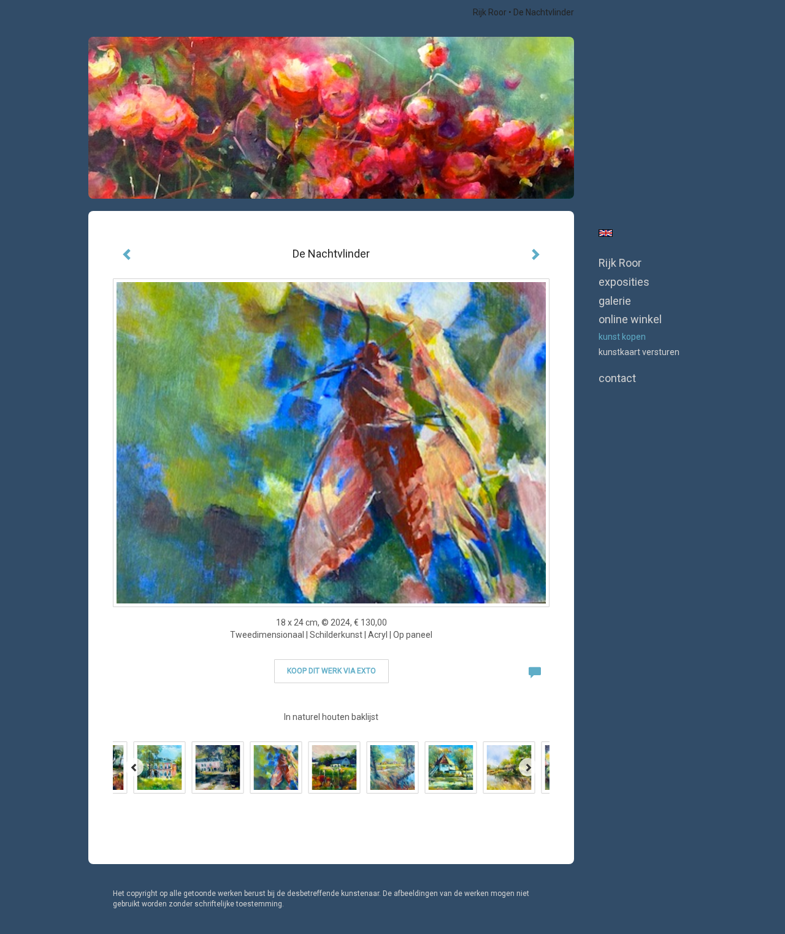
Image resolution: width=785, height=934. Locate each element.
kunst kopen (622, 337)
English (606, 233)
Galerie (615, 300)
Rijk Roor (490, 12)
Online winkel (630, 319)
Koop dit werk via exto (331, 671)
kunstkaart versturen (639, 352)
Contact (617, 378)
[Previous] (134, 767)
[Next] (528, 767)
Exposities (624, 281)
